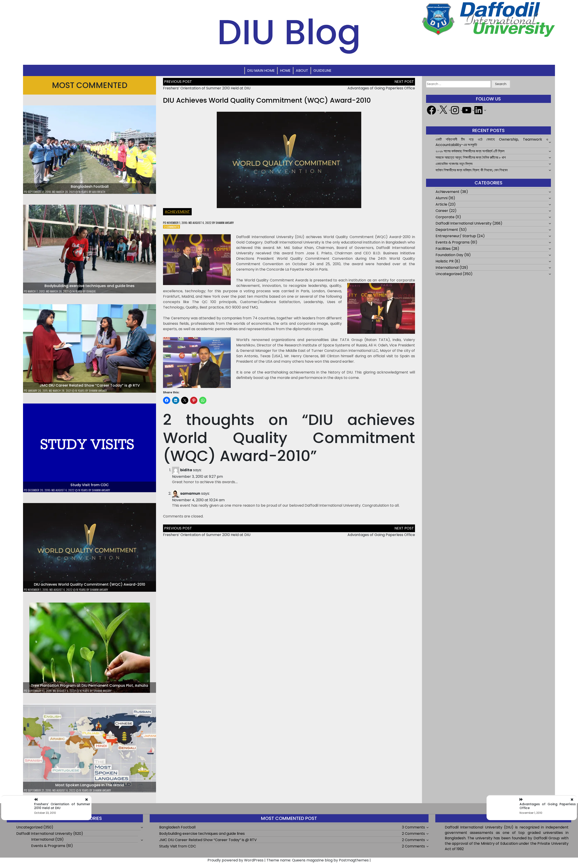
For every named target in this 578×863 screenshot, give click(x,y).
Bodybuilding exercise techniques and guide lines (89, 285)
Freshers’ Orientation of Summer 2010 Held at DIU (206, 88)
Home (285, 70)
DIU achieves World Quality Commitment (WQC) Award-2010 (89, 584)
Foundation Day (449, 255)
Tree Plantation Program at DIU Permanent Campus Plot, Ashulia (89, 685)
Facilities (443, 248)
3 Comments (413, 827)
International (447, 267)
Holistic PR (445, 261)
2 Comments (171, 227)
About (302, 70)
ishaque (91, 291)
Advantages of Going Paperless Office (381, 88)
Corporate (445, 217)
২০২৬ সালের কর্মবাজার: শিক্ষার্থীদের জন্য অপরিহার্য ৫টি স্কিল (470, 151)
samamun (190, 493)
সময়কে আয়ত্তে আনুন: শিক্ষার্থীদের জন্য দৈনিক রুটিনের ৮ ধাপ (471, 157)
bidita (186, 470)
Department (447, 229)
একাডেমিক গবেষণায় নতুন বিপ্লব (454, 163)
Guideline (322, 70)
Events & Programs (453, 242)
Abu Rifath (98, 192)
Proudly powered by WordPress (235, 860)
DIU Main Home (261, 70)
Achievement (177, 211)
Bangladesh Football (90, 186)
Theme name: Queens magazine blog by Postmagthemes (317, 860)
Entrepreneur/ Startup (456, 236)
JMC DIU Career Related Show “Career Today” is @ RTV (90, 385)
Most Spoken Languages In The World (89, 785)
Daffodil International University (464, 223)
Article (441, 204)
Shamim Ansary (98, 390)
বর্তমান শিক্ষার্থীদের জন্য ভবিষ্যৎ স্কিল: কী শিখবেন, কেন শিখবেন (472, 170)
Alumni (441, 198)
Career (442, 210)
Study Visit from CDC (89, 484)
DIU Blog (289, 32)
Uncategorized (449, 273)
